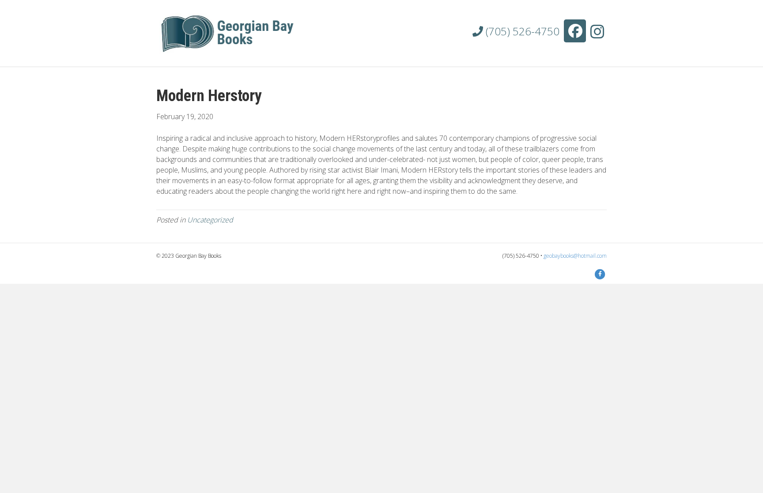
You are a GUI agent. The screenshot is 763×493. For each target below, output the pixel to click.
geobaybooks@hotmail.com (575, 256)
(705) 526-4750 (521, 31)
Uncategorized (210, 220)
